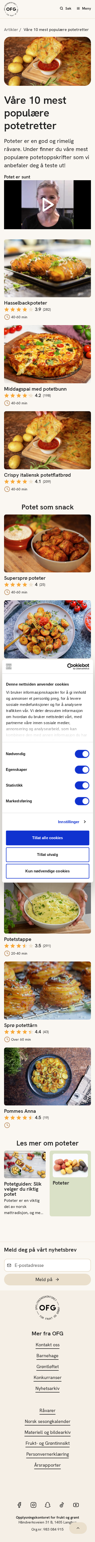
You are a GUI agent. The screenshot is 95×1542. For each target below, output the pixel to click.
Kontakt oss (48, 1345)
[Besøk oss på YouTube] (76, 1505)
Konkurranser (48, 1377)
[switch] (82, 770)
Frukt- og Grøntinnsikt (48, 1443)
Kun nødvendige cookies (47, 871)
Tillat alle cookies (47, 838)
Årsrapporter (47, 1465)
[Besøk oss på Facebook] (19, 1505)
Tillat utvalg (47, 854)
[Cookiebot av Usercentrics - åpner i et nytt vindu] (67, 666)
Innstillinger (68, 822)
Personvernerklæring (47, 1454)
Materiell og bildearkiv (48, 1432)
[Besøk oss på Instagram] (33, 1505)
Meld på (43, 1279)
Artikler (11, 29)
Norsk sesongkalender (47, 1421)
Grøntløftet (47, 1366)
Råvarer (47, 1410)
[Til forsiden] (11, 9)
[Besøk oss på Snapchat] (48, 1505)
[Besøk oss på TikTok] (62, 1505)
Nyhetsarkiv (47, 1388)
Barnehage (47, 1355)
